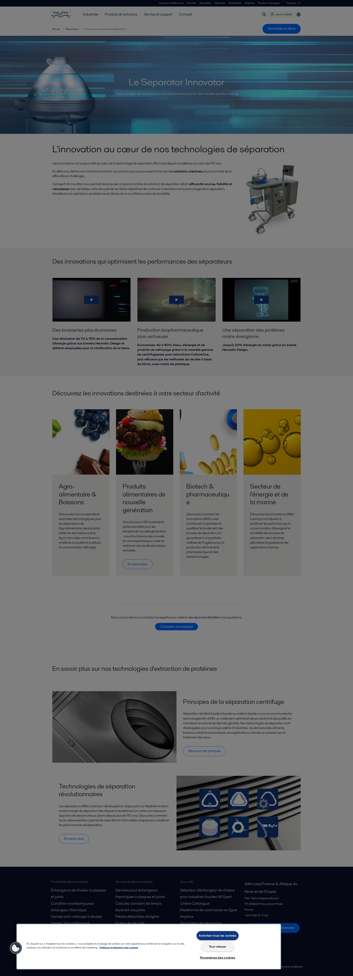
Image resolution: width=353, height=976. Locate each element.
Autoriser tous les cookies (217, 936)
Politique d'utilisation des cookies (118, 947)
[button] (15, 948)
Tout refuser (217, 947)
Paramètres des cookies (217, 958)
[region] (148, 946)
